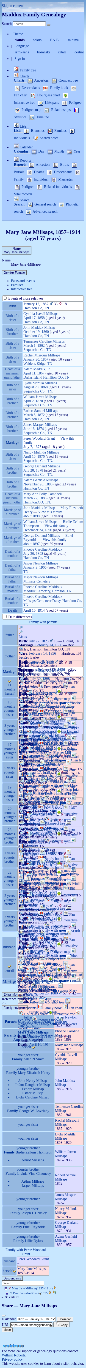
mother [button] (28, 1031)
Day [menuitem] (41, 151)
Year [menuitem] (76, 151)
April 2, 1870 (33, 401)
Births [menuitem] (64, 164)
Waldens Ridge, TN (37, 363)
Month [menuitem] (59, 151)
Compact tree (55, 706)
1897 (36, 544)
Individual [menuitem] (41, 179)
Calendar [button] (26, 147)
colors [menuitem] (37, 40)
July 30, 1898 (33, 553)
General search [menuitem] (45, 204)
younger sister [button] (28, 1055)
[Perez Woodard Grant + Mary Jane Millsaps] (54, 1293)
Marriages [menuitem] (65, 179)
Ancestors (31, 969)
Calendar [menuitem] (21, 151)
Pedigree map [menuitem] (31, 110)
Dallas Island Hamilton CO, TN (46, 377)
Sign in (19, 59)
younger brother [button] (28, 1068)
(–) (32, 1288)
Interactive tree (64, 980)
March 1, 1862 (34, 345)
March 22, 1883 (35, 498)
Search (7, 24)
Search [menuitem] (19, 204)
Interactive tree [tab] (21, 289)
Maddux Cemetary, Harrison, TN (47, 591)
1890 (36, 516)
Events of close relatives (25, 298)
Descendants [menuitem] (31, 88)
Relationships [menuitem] (61, 110)
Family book (53, 712)
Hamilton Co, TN (36, 308)
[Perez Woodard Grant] (50, 1293)
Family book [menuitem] (59, 88)
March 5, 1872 (34, 415)
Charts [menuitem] (19, 80)
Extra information (15, 994)
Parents (11, 1021)
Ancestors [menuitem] (41, 80)
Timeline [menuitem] (42, 117)
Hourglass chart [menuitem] (48, 95)
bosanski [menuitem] (44, 52)
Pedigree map (60, 699)
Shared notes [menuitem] (48, 138)
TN (25, 572)
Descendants (12, 1278)
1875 (30, 1293)
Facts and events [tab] (23, 281)
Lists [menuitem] (18, 130)
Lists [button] (23, 126)
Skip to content (13, 6)
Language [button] (21, 46)
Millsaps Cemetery (36, 581)
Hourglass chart (44, 733)
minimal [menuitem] (74, 40)
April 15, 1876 (34, 456)
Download (64, 1319)
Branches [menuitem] (37, 130)
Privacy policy (12, 1359)
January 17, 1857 (35, 304)
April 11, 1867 (33, 373)
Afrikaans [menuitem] (22, 52)
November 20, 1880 (38, 484)
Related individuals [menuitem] (58, 187)
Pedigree (37, 901)
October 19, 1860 (36, 332)
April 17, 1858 (34, 318)
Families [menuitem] (60, 130)
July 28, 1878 (33, 470)
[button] (51, 632)
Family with (43, 934)
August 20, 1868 (35, 387)
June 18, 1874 (33, 429)
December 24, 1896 (37, 530)
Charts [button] (24, 76)
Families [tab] (17, 285)
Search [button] (24, 200)
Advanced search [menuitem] (45, 211)
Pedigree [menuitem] (74, 102)
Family (17, 1059)
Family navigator (15, 1007)
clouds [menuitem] (20, 40)
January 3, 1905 (35, 567)
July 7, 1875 (32, 447)
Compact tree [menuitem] (68, 80)
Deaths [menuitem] (39, 172)
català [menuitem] (62, 52)
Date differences (19, 617)
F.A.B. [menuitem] (55, 40)
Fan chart (75, 1008)
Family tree (27, 70)
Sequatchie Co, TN (37, 350)
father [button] (28, 1017)
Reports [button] (25, 160)
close (7, 1329)
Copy (64, 1325)
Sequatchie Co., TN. (38, 391)
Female (14, 272)
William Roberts (13, 1355)
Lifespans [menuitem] (52, 102)
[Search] (48, 25)
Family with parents (43, 622)
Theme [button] (18, 34)
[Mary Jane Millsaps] (55, 1288)
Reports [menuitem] (20, 164)
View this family (50, 512)
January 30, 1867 (35, 359)
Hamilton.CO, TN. (37, 502)
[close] (4, 1315)
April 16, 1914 (34, 610)
